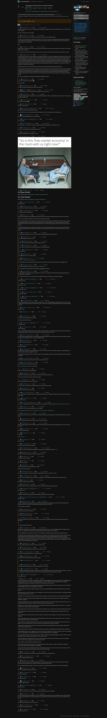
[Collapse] (19, 28)
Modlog (81, 99)
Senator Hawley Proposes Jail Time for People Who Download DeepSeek (36, 14)
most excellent (80, 37)
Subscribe (81, 15)
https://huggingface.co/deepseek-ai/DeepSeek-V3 (36, 199)
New (31, 24)
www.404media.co (28, 6)
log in (25, 21)
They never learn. (21, 436)
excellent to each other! (81, 49)
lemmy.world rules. (83, 45)
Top (21, 24)
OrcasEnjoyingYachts (25, 1)
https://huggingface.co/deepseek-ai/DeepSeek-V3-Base (37, 194)
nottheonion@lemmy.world (45, 11)
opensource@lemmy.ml (54, 11)
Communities (33, 1)
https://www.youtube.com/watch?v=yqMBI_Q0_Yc (28, 366)
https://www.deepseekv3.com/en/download (26, 259)
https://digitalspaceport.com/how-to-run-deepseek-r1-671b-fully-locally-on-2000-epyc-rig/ (36, 410)
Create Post (39, 1)
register (28, 21)
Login (84, 1)
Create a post (81, 18)
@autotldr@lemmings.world (80, 82)
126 (27, 9)
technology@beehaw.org (35, 11)
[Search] (81, 1)
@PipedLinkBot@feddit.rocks (81, 83)
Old (34, 24)
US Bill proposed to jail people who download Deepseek (39, 5)
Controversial (26, 24)
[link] (29, 10)
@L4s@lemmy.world (79, 80)
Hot (19, 24)
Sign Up (87, 1)
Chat (38, 24)
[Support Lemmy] (43, 1)
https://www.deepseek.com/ (39, 266)
